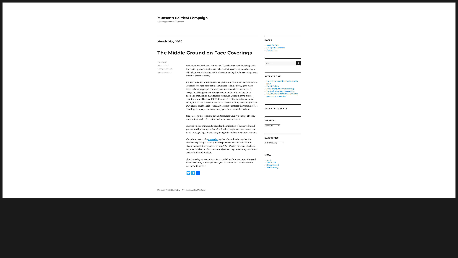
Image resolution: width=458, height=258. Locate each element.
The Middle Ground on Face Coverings (204, 53)
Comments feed (273, 165)
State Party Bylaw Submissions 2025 (280, 89)
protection (213, 139)
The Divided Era (273, 86)
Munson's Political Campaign (182, 18)
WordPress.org (272, 168)
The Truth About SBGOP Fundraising (281, 91)
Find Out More (272, 50)
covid (159, 69)
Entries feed (271, 163)
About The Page (272, 45)
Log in (269, 160)
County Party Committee (276, 48)
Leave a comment (164, 72)
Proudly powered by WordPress (194, 190)
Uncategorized (163, 65)
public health (167, 69)
